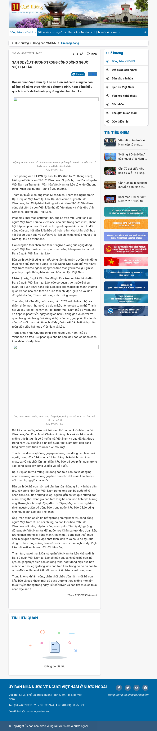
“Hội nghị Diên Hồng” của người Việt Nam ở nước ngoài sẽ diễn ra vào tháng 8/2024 (132, 157)
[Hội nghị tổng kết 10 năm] (126, 236)
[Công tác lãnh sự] (126, 286)
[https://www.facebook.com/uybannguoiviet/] (119, 688)
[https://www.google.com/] (145, 688)
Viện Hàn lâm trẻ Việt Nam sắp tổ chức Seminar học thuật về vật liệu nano (132, 143)
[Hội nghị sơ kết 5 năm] (126, 224)
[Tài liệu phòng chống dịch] (126, 273)
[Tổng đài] (126, 310)
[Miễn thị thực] (126, 298)
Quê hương (22, 43)
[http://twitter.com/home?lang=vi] (128, 688)
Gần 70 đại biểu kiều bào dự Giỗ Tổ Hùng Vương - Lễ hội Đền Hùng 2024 (131, 171)
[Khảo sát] (126, 249)
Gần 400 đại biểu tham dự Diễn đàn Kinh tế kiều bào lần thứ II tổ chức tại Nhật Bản (132, 185)
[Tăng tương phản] (92, 54)
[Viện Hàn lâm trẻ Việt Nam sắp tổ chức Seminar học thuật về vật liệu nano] (110, 142)
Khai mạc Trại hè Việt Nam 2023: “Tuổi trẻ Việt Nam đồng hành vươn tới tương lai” (132, 199)
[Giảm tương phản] (95, 54)
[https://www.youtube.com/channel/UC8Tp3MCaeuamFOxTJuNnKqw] (136, 688)
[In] (88, 54)
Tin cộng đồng (70, 43)
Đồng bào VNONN (44, 43)
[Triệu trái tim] (126, 261)
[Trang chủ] (78, 14)
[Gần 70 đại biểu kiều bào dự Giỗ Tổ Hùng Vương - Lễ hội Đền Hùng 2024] (110, 170)
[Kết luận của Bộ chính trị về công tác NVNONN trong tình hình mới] (126, 211)
